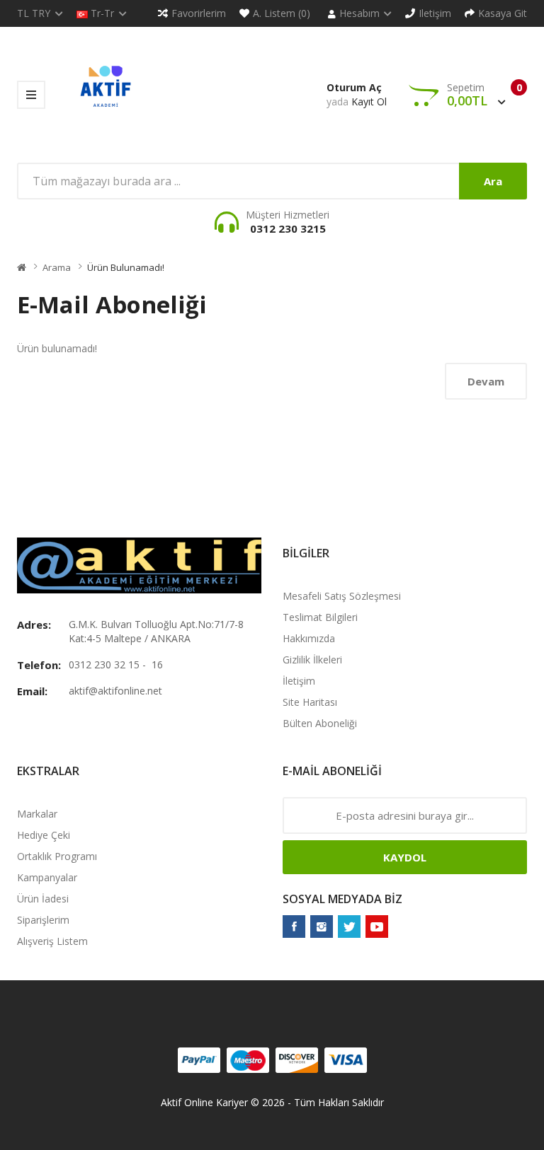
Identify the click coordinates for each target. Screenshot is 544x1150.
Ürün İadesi (43, 898)
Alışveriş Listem (52, 941)
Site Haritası (310, 702)
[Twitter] (349, 926)
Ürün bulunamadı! (125, 267)
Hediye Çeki (43, 835)
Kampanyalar (47, 877)
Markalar (37, 813)
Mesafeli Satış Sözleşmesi (342, 596)
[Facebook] (294, 926)
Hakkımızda (309, 638)
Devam (486, 381)
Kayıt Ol (369, 101)
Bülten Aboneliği (320, 723)
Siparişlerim (43, 920)
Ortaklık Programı (57, 856)
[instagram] (321, 926)
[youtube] (377, 926)
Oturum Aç (354, 87)
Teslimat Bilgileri (320, 617)
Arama (56, 267)
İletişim (299, 680)
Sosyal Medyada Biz (342, 899)
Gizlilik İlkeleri (312, 659)
